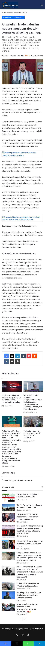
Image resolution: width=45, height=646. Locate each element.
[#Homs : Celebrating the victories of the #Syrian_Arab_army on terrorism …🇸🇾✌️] (8, 607)
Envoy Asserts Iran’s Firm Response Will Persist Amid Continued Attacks (28, 516)
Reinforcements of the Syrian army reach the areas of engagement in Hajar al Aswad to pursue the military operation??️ (30, 572)
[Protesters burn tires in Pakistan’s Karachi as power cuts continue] (33, 421)
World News (13, 12)
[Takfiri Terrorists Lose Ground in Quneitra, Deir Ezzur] (8, 507)
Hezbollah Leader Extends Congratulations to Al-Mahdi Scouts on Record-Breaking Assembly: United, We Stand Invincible (33, 402)
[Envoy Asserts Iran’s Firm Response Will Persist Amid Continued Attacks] (8, 517)
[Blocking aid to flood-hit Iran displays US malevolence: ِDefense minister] (8, 595)
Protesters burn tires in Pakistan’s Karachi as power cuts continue (32, 434)
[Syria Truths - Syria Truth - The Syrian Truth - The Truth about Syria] (10, 5)
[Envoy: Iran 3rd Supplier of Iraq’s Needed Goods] (8, 497)
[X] (12, 356)
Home (5, 12)
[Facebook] (6, 356)
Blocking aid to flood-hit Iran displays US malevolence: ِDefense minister (29, 595)
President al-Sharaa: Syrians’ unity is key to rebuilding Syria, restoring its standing (11, 398)
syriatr (6, 55)
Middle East (23, 12)
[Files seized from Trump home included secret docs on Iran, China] (8, 544)
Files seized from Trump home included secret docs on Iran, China (30, 543)
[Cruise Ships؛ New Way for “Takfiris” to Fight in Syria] (8, 586)
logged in (14, 480)
